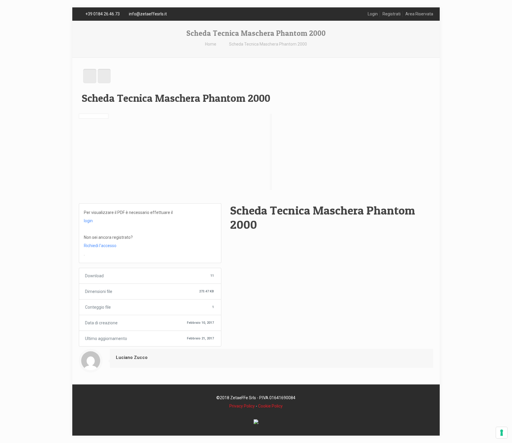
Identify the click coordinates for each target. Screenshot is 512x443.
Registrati (392, 14)
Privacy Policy (242, 406)
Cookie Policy (270, 406)
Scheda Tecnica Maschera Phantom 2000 (268, 44)
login (88, 220)
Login (373, 14)
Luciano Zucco (132, 357)
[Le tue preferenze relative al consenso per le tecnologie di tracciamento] (501, 432)
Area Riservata (419, 14)
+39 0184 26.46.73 (102, 14)
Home (210, 44)
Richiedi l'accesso (100, 245)
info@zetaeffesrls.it (148, 14)
